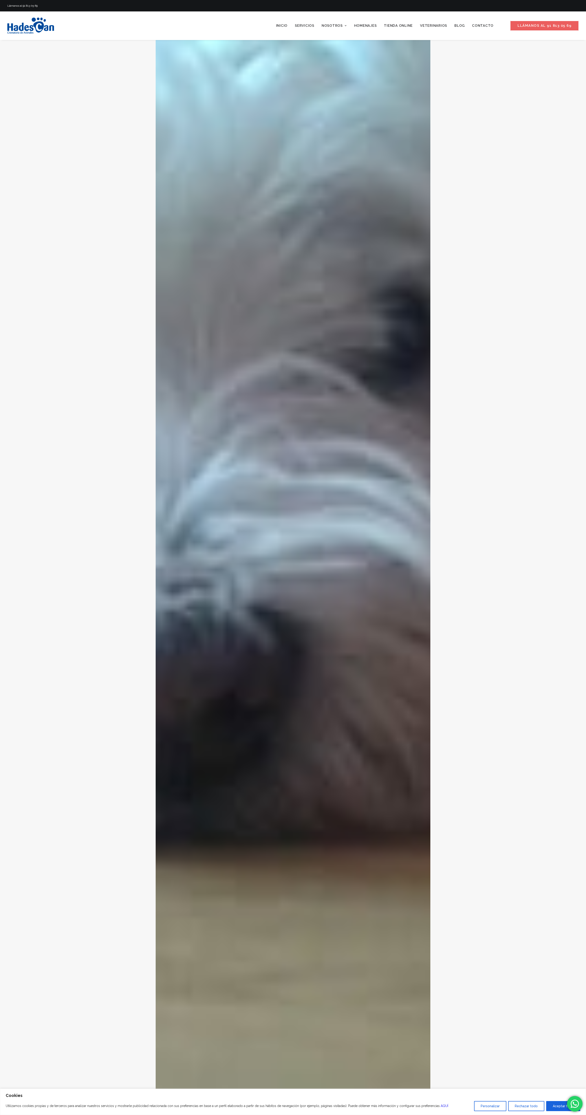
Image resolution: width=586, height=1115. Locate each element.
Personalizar (490, 1106)
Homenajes (365, 26)
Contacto (483, 26)
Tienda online (398, 26)
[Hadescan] (30, 26)
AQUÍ (444, 1106)
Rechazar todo (526, 1106)
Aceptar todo (563, 1106)
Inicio (282, 26)
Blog (459, 26)
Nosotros (332, 26)
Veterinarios (433, 26)
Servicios (304, 26)
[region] (293, 1102)
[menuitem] (282, 25)
